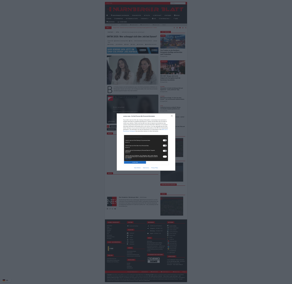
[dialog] (146, 142)
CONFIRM (135, 162)
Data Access (146, 167)
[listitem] (146, 137)
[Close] (172, 116)
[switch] (165, 140)
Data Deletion (137, 167)
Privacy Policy (154, 167)
